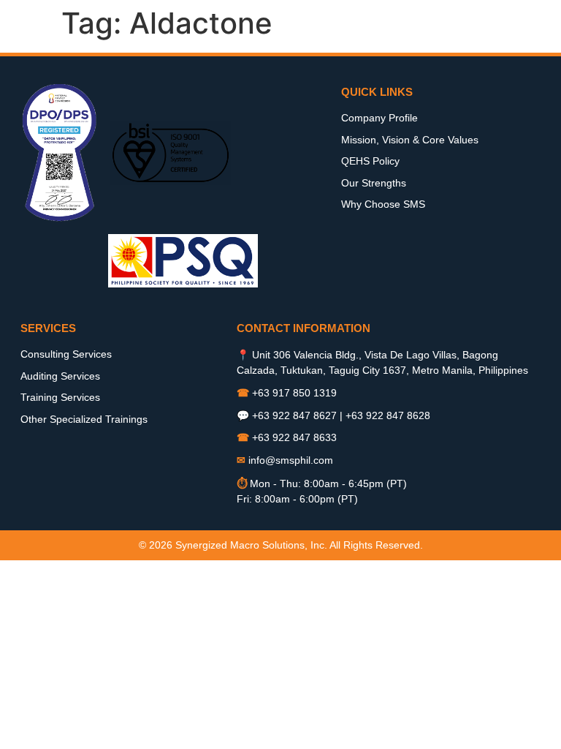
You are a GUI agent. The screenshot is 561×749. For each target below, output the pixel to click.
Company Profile (379, 118)
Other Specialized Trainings (84, 419)
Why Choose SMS (383, 204)
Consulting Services (66, 354)
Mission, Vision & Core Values (409, 140)
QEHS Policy (370, 161)
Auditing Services (60, 376)
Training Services (60, 397)
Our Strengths (373, 183)
